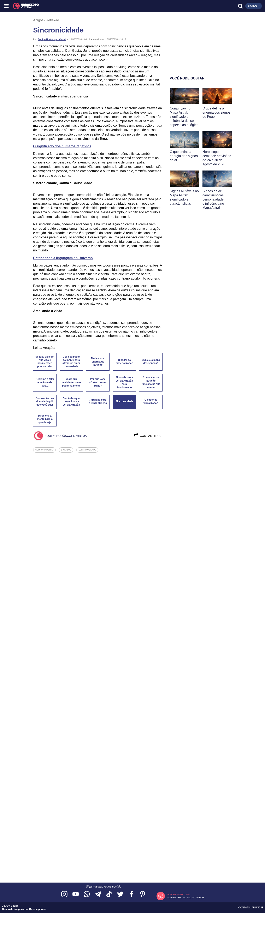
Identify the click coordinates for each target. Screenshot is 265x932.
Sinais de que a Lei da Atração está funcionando (124, 382)
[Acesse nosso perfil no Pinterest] (142, 894)
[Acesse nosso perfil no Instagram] (64, 894)
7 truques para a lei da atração (98, 401)
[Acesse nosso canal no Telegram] (97, 894)
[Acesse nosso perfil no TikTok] (109, 894)
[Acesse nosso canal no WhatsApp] (86, 894)
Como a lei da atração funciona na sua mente (151, 382)
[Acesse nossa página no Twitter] (120, 894)
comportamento (44, 450)
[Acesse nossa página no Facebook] (131, 894)
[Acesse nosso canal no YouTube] (75, 894)
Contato (244, 907)
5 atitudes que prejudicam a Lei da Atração (71, 401)
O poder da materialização (124, 362)
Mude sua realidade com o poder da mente (71, 382)
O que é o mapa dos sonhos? (151, 362)
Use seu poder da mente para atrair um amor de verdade (71, 361)
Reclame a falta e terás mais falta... (45, 382)
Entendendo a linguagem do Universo (63, 258)
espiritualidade (87, 450)
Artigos (38, 20)
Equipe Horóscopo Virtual (52, 39)
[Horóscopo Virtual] (69, 6)
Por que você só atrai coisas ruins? (98, 382)
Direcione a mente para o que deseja (45, 419)
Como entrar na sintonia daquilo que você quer (45, 401)
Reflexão (52, 20)
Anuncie (257, 907)
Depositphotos (37, 909)
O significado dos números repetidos (62, 146)
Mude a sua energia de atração (98, 361)
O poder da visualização (150, 401)
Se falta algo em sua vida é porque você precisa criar (44, 361)
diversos (66, 450)
